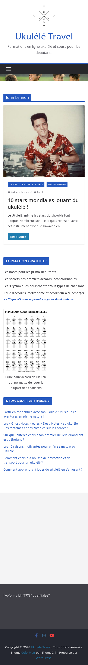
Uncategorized (57, 184)
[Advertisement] (44, 538)
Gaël (40, 192)
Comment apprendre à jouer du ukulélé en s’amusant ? (42, 469)
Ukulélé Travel (44, 36)
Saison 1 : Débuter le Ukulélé (26, 184)
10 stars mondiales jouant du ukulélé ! (43, 203)
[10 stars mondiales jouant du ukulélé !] (44, 141)
